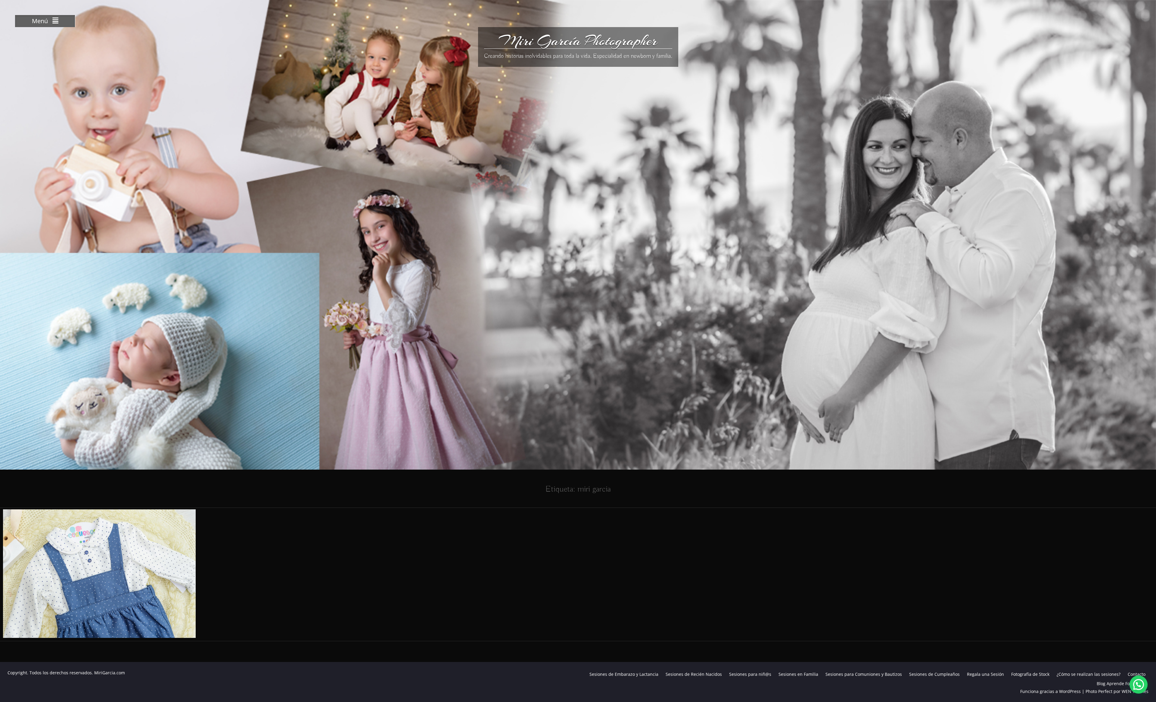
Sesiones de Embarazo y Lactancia (623, 674)
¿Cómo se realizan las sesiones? (1088, 674)
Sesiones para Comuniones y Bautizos (863, 674)
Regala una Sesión (985, 674)
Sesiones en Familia (798, 674)
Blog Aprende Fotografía (1121, 683)
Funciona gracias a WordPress (1050, 691)
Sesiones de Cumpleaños (934, 674)
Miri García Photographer (578, 40)
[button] (1139, 685)
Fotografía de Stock (1030, 674)
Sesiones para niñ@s (750, 674)
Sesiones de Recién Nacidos (694, 674)
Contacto (1136, 674)
